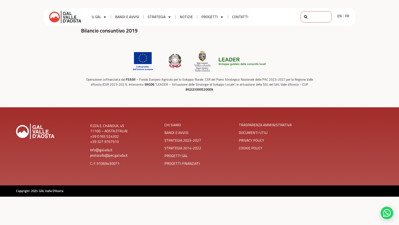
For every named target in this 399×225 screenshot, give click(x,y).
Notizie (186, 17)
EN (339, 16)
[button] (387, 213)
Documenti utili (253, 132)
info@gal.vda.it (101, 150)
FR (347, 16)
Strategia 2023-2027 (182, 140)
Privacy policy (251, 140)
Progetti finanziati (182, 163)
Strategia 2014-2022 (182, 148)
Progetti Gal (176, 156)
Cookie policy (250, 148)
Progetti (209, 17)
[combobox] (316, 16)
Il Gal (96, 17)
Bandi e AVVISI (176, 132)
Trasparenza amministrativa (265, 125)
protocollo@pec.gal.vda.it (109, 155)
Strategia (157, 17)
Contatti (240, 17)
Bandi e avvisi (127, 17)
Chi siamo (172, 125)
